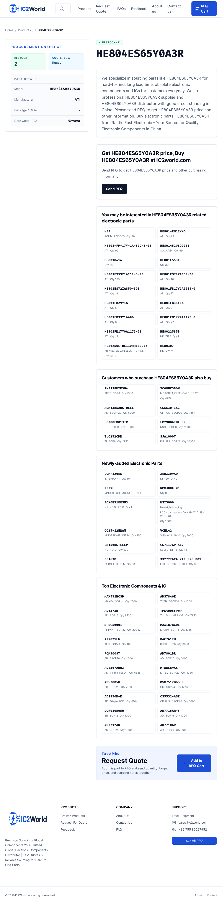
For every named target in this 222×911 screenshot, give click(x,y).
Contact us (174, 8)
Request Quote (103, 8)
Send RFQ (114, 189)
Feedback (139, 9)
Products (24, 30)
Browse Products (73, 816)
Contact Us (124, 822)
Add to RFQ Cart (196, 763)
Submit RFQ (194, 840)
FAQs (121, 9)
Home (9, 30)
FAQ (119, 829)
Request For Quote (74, 822)
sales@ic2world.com (193, 822)
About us (157, 8)
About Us (122, 816)
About (198, 895)
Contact (212, 895)
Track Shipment (183, 816)
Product (84, 9)
